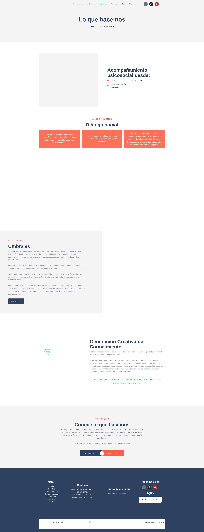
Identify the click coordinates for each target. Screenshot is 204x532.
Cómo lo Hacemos (91, 4)
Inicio (73, 4)
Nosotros (80, 4)
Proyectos (91, 453)
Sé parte (123, 4)
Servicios (113, 453)
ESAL (130, 4)
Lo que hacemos (103, 4)
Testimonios (114, 4)
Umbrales (12, 251)
